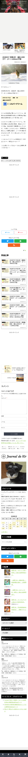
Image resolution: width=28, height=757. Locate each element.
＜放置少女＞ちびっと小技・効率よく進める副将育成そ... (18, 592)
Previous (1, 48)
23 (17, 526)
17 (21, 524)
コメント (4, 398)
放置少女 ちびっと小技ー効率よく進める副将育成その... (18, 573)
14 (10, 524)
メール (3, 422)
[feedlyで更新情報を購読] (20, 241)
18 (24, 524)
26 (3, 528)
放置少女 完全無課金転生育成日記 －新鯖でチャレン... (18, 610)
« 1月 (2, 532)
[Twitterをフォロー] (7, 241)
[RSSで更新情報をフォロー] (14, 245)
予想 (12, 160)
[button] (25, 542)
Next (27, 48)
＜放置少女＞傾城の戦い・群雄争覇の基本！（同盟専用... (18, 582)
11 (24, 522)
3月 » (6, 532)
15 (14, 524)
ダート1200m (6, 160)
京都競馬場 (17, 160)
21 (10, 526)
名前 (2, 416)
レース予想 (5, 157)
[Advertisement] (14, 27)
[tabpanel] (8, 48)
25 (24, 526)
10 (21, 522)
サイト (3, 427)
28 (10, 528)
